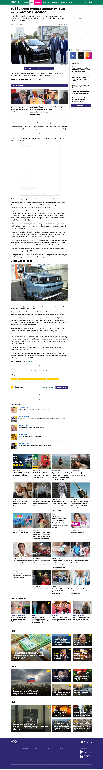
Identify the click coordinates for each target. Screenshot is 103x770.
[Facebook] (73, 55)
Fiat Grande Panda (53, 379)
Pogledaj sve (80, 105)
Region (76, 689)
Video (48, 748)
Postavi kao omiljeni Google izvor (34, 68)
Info (12, 748)
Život (12, 754)
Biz (11, 752)
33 (15, 426)
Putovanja (26, 750)
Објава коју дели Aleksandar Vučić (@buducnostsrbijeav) (39, 193)
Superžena (25, 754)
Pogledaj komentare (47, 387)
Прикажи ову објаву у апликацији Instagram (32, 169)
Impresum (60, 750)
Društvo (76, 710)
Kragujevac (33, 379)
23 (15, 408)
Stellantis (42, 379)
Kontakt (60, 760)
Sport (12, 750)
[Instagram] (89, 55)
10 (15, 444)
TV (48, 750)
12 (15, 435)
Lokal (36, 754)
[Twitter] (81, 55)
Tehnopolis (38, 750)
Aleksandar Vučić (23, 379)
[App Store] (86, 756)
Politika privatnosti (63, 754)
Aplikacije (60, 756)
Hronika (14, 721)
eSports (37, 748)
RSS (58, 758)
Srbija (13, 24)
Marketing (60, 748)
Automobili (38, 752)
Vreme (49, 754)
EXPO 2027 (55, 615)
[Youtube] (91, 742)
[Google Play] (86, 752)
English (49, 752)
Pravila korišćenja (62, 752)
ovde (30, 362)
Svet (13, 650)
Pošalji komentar (61, 387)
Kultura (25, 752)
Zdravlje (25, 748)
